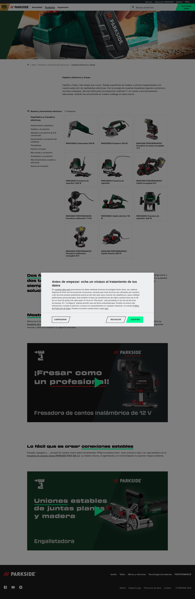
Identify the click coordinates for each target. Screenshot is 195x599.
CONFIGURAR (60, 320)
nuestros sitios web (62, 290)
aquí (106, 308)
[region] (97, 299)
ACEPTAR (135, 320)
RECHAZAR (116, 320)
